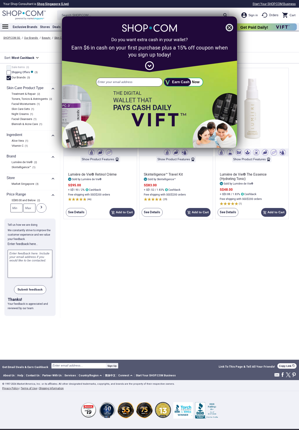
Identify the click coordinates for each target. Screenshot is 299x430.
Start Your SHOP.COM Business (274, 3)
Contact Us (33, 375)
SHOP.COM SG (12, 37)
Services (70, 375)
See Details (75, 213)
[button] (91, 375)
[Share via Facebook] (282, 374)
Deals (57, 27)
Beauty (46, 37)
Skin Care (60, 37)
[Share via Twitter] (288, 375)
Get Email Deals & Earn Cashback (25, 366)
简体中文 (110, 375)
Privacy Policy (10, 388)
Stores (45, 27)
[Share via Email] (276, 376)
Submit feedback (30, 289)
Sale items (20, 67)
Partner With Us (52, 375)
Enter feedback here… (23, 243)
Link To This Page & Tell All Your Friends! (247, 366)
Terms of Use (29, 388)
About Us (9, 375)
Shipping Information (51, 388)
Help (20, 375)
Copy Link (287, 366)
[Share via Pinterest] (294, 375)
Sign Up (112, 366)
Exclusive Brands (25, 27)
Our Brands (31, 37)
